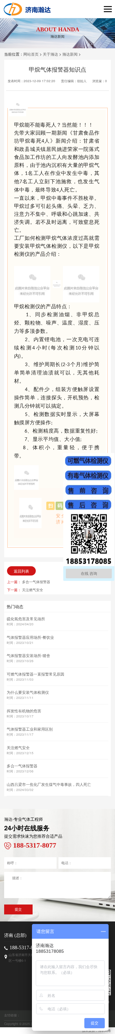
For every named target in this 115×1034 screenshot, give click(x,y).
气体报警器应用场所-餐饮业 (30, 637)
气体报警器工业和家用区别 (30, 729)
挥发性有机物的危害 (24, 710)
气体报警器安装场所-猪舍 (28, 655)
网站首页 (31, 54)
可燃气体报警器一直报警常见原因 (35, 674)
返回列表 (21, 571)
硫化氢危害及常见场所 (26, 618)
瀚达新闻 (70, 54)
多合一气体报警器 (36, 581)
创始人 (82, 81)
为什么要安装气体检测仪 (28, 692)
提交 (18, 909)
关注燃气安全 (32, 589)
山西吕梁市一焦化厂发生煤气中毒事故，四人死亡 (49, 784)
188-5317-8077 (25, 947)
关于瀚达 (50, 54)
